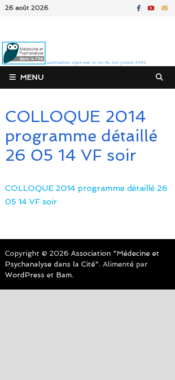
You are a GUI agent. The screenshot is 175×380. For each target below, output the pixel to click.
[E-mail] (164, 7)
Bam (64, 275)
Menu (32, 77)
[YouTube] (152, 7)
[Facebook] (140, 7)
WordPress (24, 275)
